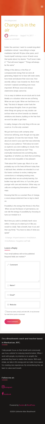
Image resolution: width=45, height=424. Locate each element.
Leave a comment (11, 39)
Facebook (7, 394)
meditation (31, 238)
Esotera (22, 405)
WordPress (31, 405)
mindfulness (10, 241)
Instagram (8, 387)
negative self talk (23, 241)
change (9, 238)
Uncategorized (10, 20)
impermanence (20, 238)
